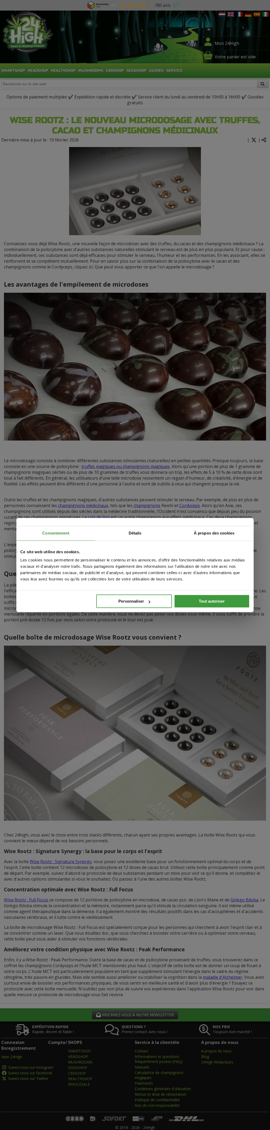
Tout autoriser (212, 601)
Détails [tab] (135, 533)
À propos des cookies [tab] (214, 533)
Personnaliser (131, 601)
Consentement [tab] (55, 533)
